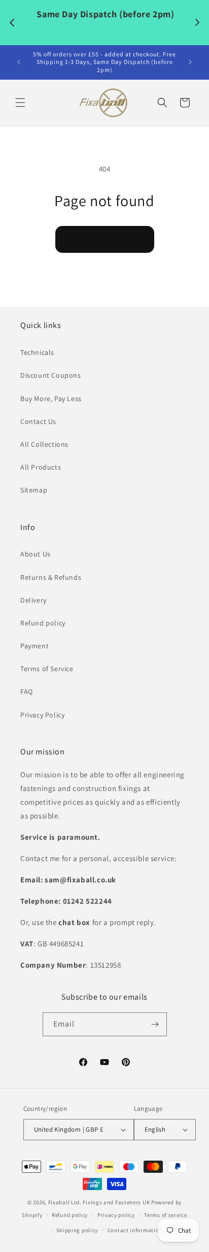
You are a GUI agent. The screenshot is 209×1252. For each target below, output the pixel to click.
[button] (20, 102)
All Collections (44, 444)
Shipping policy (77, 1230)
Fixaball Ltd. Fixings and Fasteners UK (99, 1202)
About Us (35, 553)
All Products (40, 467)
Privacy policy (116, 1214)
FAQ (26, 691)
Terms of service (165, 1214)
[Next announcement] (190, 62)
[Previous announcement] (19, 62)
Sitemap (33, 490)
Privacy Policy (42, 714)
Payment (34, 645)
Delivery (33, 600)
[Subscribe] (155, 1024)
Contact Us (38, 421)
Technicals (37, 352)
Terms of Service (47, 668)
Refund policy (42, 623)
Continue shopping (105, 239)
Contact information (135, 1230)
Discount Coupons (50, 375)
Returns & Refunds (50, 577)
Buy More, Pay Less (51, 398)
